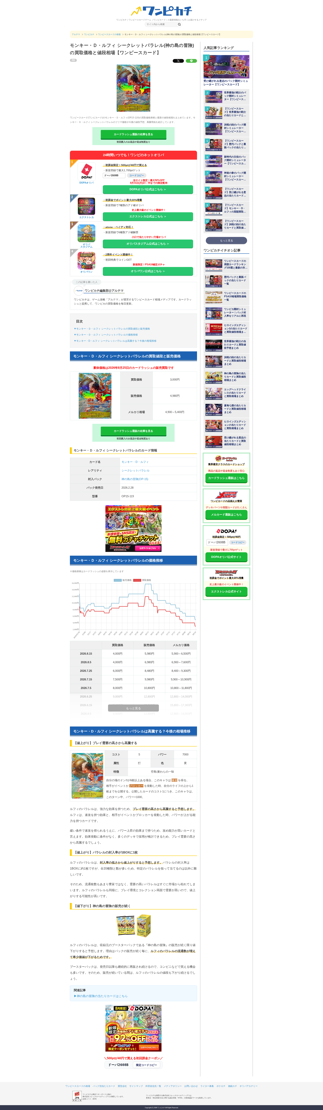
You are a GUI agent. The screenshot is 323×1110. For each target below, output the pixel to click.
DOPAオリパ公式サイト (226, 556)
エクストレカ (86, 217)
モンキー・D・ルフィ (135, 461)
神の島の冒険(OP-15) (134, 479)
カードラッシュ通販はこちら (226, 477)
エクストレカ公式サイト (226, 591)
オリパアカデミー (249, 1086)
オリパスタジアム (86, 245)
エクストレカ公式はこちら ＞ (148, 216)
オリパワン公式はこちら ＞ (148, 271)
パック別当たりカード (104, 1086)
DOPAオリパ (86, 182)
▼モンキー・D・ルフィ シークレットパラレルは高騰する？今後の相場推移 (115, 340)
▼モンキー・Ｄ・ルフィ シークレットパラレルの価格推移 (106, 334)
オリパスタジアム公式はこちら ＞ (148, 243)
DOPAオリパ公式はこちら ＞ (148, 189)
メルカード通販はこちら (226, 514)
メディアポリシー (173, 1086)
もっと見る (226, 240)
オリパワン (86, 272)
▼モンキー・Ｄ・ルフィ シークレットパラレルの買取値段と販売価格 (112, 328)
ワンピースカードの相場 (77, 1086)
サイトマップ (136, 1086)
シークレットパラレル (135, 470)
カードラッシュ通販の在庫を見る (133, 134)
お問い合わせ (191, 1086)
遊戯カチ (232, 1086)
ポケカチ (220, 1086)
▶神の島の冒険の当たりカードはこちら (101, 996)
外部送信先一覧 (153, 1086)
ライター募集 (207, 1086)
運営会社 (122, 1086)
